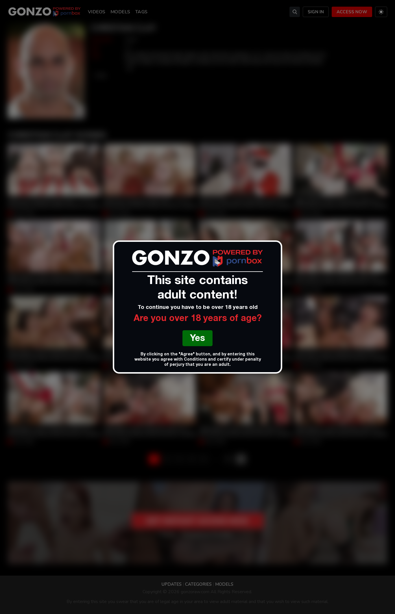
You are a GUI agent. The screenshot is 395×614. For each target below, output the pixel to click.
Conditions (195, 360)
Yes (197, 339)
